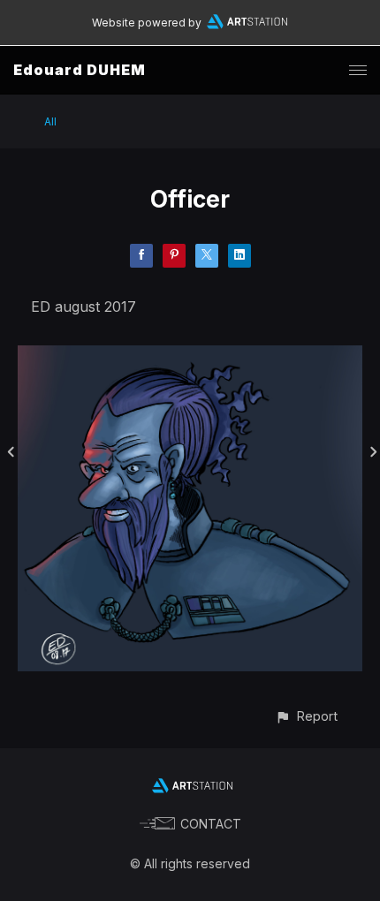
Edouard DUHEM (79, 70)
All (50, 121)
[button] (306, 716)
